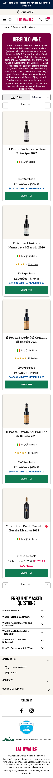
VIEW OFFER (26, 196)
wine (15, 27)
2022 (27, 151)
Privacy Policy (10, 770)
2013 (24, 528)
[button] (26, 12)
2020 (26, 245)
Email (13, 672)
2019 (26, 434)
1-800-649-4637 (18, 667)
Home (6, 27)
